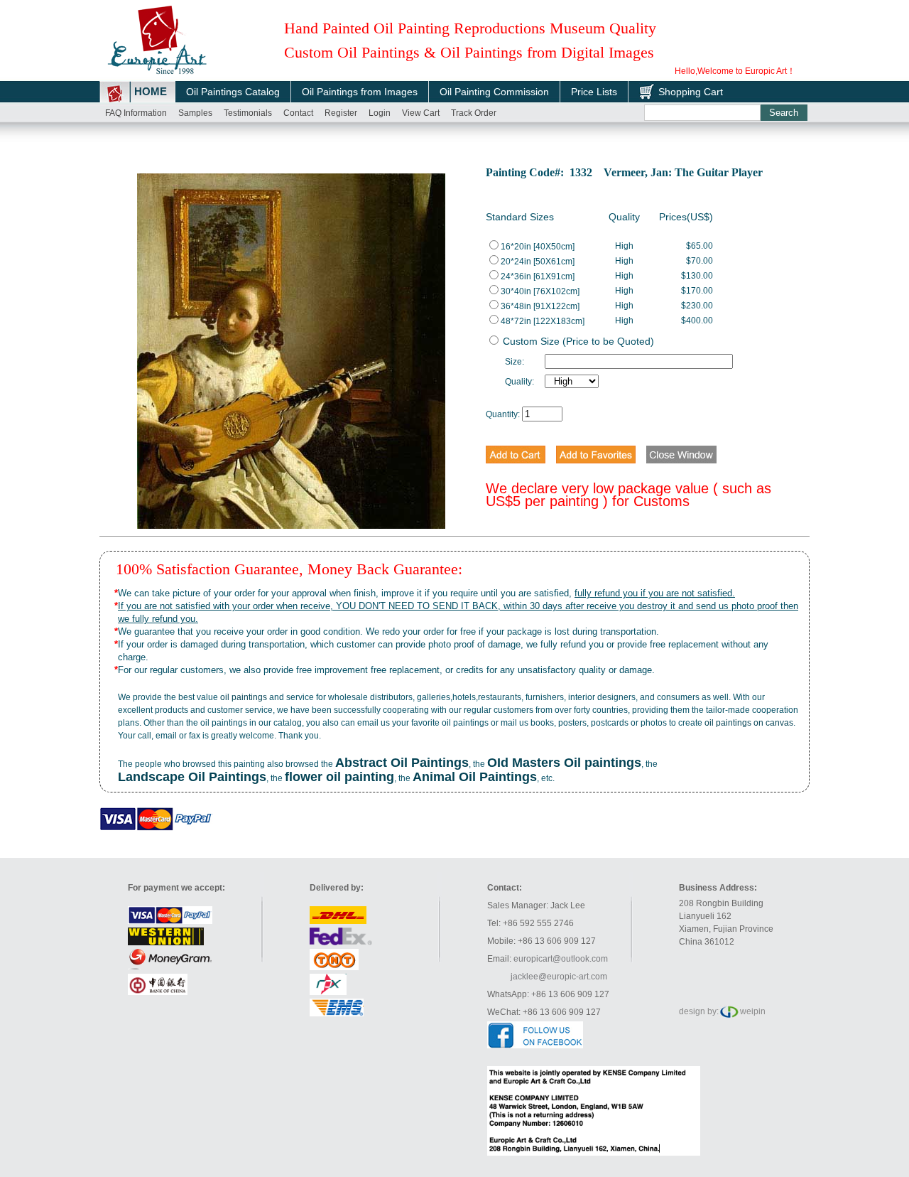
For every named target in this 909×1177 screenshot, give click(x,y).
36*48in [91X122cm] (540, 306)
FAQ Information (136, 113)
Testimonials (248, 113)
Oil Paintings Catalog (233, 91)
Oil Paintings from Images (360, 91)
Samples (195, 113)
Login (380, 113)
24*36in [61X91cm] (538, 276)
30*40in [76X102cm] (540, 291)
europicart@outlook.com (560, 959)
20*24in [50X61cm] (538, 262)
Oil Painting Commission (494, 91)
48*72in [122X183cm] (542, 321)
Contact (298, 113)
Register (341, 113)
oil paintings (243, 697)
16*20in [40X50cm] (538, 247)
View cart (421, 113)
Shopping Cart (690, 91)
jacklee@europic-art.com (559, 977)
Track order (473, 113)
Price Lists (594, 91)
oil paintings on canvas (748, 723)
